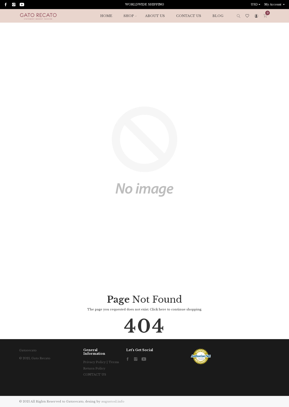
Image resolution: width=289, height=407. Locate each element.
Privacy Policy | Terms (101, 362)
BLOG (217, 16)
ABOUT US (155, 16)
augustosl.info (112, 401)
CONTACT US (188, 16)
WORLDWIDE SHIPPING (144, 4)
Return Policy (94, 368)
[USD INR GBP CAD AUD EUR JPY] (256, 4)
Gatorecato (28, 350)
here (162, 309)
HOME (106, 16)
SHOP (129, 16)
